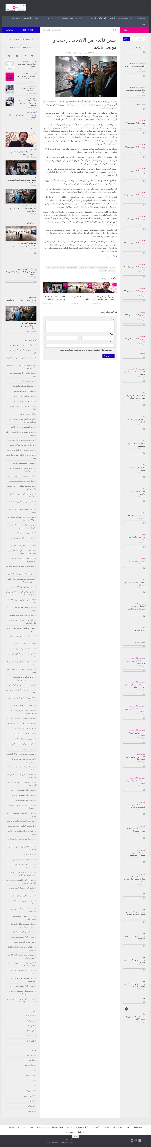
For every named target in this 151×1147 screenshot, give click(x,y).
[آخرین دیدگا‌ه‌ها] (25, 55)
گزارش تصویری (53, 18)
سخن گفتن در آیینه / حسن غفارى (23, 744)
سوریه (48, 267)
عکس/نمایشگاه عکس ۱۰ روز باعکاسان (21, 574)
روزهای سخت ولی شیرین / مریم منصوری (20, 723)
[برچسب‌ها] (32, 55)
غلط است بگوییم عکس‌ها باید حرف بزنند (20, 821)
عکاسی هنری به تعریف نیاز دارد (23, 401)
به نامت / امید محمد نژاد (26, 749)
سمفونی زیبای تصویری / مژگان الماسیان (20, 754)
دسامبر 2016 (30, 1015)
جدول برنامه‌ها (67, 18)
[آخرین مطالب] (9, 55)
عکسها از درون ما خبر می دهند (24, 391)
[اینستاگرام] (28, 30)
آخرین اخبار (33, 61)
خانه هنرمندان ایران (72, 267)
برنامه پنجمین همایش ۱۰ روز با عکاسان (21, 476)
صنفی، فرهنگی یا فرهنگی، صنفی (23, 896)
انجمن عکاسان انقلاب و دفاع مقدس (97, 267)
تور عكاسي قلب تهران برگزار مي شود (21, 445)
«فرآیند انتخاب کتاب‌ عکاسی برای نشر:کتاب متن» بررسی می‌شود (26, 102)
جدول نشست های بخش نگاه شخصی (21, 481)
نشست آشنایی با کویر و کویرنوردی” (22, 396)
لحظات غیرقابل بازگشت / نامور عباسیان (20, 734)
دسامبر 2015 (30, 1036)
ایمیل (112, 334)
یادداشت (112, 18)
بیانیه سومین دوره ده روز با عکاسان (22, 705)
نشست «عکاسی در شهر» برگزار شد (22, 860)
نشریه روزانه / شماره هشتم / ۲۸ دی (22, 800)
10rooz (109, 53)
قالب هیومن (50, 1142)
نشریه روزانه (123, 18)
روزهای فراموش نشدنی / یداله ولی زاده (20, 718)
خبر (132, 18)
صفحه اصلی (141, 18)
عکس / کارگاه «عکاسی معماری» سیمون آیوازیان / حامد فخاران (134, 879)
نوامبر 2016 (30, 1021)
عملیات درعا (112, 270)
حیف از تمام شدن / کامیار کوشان (23, 728)
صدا (36, 18)
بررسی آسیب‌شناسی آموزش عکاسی (21, 685)
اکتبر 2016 (30, 1026)
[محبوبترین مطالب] (17, 55)
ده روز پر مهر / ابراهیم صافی (24, 739)
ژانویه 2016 (30, 1031)
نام (77, 334)
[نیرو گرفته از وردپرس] (65, 1142)
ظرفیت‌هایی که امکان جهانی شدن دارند (21, 826)
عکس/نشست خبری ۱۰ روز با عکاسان (21, 649)
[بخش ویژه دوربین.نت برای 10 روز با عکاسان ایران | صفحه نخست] (16, 7)
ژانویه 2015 (30, 1041)
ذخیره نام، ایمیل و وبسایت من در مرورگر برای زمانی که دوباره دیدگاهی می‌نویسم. (86, 350)
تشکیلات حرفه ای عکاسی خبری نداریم (21, 345)
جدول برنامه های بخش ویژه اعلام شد (21, 615)
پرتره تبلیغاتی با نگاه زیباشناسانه (23, 386)
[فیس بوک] (31, 30)
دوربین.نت (142, 24)
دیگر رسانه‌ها (27, 18)
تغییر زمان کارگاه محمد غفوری (24, 942)
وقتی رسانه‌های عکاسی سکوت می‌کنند (21, 644)
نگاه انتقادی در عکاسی (26, 414)
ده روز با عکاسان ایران (58, 267)
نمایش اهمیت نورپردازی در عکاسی (22, 427)
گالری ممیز (103, 270)
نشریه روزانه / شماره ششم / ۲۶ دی (22, 986)
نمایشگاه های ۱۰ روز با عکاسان (24, 246)
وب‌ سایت (111, 342)
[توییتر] (24, 30)
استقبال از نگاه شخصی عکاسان (23, 463)
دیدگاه (112, 319)
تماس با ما (16, 18)
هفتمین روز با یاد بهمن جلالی (24, 533)
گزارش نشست (90, 18)
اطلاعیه (79, 18)
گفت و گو (102, 18)
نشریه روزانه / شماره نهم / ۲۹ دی (23, 795)
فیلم (43, 18)
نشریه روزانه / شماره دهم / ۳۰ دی (22, 790)
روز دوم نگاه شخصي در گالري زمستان (21, 440)
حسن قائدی (82, 267)
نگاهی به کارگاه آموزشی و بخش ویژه (21, 545)
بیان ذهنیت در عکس (27, 381)
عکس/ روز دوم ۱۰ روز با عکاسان (23, 587)
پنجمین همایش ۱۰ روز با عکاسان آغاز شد (20, 450)
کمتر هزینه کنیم (29, 854)
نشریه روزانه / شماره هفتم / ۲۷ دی (22, 937)
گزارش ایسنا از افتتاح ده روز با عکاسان (21, 300)
